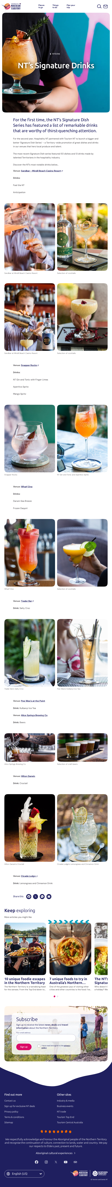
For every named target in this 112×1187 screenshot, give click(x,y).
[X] (35, 896)
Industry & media (65, 1100)
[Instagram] (46, 1162)
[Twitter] (56, 1162)
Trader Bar (26, 601)
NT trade (61, 1111)
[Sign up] (105, 6)
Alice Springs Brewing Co (34, 715)
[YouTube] (65, 1162)
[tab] (54, 996)
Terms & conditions (14, 1117)
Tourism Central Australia (70, 1122)
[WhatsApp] (42, 896)
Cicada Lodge (28, 876)
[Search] (99, 6)
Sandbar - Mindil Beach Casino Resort (41, 170)
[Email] (48, 896)
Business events (65, 1106)
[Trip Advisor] (75, 1162)
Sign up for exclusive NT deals (19, 1106)
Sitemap (8, 1122)
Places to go (41, 6)
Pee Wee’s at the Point (33, 700)
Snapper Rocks (29, 365)
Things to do (55, 6)
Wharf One (27, 486)
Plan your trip (71, 6)
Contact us (10, 1100)
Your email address (23, 1033)
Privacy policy (11, 1111)
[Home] (11, 6)
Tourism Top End (65, 1117)
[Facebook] (28, 896)
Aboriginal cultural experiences (54, 1153)
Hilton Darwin (28, 776)
